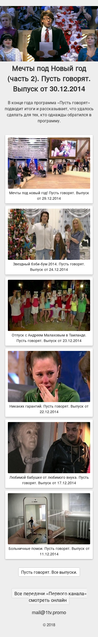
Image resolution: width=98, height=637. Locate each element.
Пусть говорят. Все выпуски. (49, 572)
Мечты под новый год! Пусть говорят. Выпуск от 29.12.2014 (49, 195)
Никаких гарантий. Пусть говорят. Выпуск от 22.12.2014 (49, 408)
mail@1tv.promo (49, 612)
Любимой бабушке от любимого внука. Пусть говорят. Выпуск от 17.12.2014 (49, 479)
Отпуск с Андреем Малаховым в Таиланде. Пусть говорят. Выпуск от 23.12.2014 (49, 337)
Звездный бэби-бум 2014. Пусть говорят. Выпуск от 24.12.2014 (49, 266)
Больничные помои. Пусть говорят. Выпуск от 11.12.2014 (49, 550)
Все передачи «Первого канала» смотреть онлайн (50, 596)
